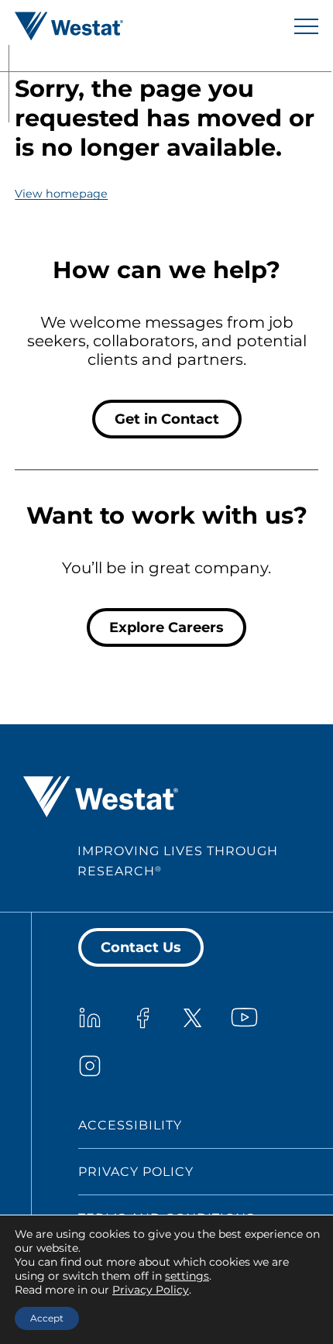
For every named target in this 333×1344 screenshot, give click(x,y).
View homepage (61, 194)
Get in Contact (167, 419)
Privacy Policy (136, 1171)
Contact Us (141, 947)
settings (187, 1276)
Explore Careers (166, 627)
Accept (47, 1318)
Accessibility (130, 1125)
